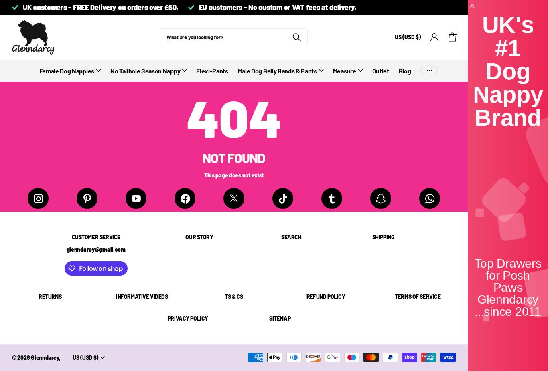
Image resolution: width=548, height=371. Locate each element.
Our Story (199, 237)
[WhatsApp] (429, 198)
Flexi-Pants (212, 71)
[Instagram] (38, 198)
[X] (233, 198)
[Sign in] (434, 37)
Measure (344, 71)
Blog (405, 71)
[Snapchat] (380, 198)
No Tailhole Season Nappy (145, 71)
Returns (50, 296)
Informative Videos (142, 296)
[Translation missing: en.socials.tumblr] (331, 198)
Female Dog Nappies (66, 71)
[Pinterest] (87, 198)
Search (291, 237)
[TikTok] (282, 198)
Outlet (380, 71)
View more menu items (429, 71)
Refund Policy (325, 296)
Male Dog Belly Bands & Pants (277, 71)
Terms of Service (417, 296)
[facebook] (185, 198)
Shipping (383, 237)
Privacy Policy (188, 318)
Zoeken (297, 37)
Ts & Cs (234, 296)
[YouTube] (136, 198)
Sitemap (279, 318)
